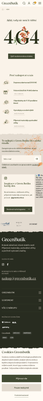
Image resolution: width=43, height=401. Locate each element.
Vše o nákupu (18, 94)
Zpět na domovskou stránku (21, 56)
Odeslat (36, 159)
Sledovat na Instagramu (16, 209)
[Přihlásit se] (29, 3)
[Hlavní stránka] (10, 3)
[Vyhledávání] (24, 3)
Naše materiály (19, 126)
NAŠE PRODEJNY (19, 113)
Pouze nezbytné (21, 387)
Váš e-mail (7, 159)
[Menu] (39, 3)
